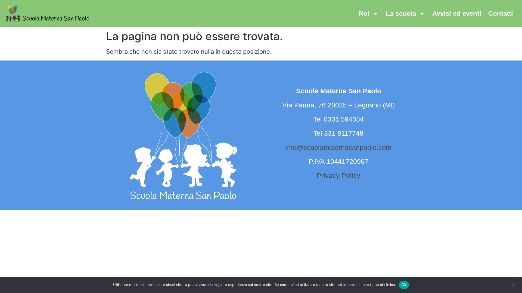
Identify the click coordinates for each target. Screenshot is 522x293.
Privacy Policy (338, 175)
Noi (364, 13)
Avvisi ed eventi (456, 13)
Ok (404, 284)
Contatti (500, 13)
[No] (513, 284)
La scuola (401, 13)
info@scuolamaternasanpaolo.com (338, 147)
